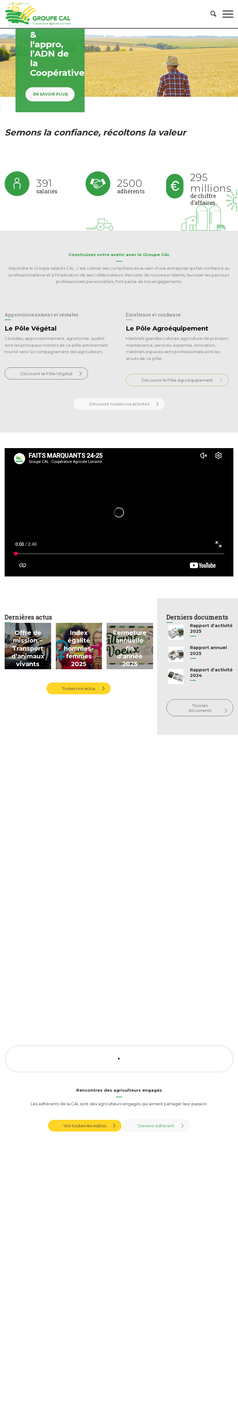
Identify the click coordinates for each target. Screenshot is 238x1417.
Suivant (232, 70)
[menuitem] (210, 14)
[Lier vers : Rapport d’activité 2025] (175, 632)
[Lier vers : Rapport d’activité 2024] (175, 676)
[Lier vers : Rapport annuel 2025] (175, 654)
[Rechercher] (210, 14)
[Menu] (224, 14)
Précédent (5, 70)
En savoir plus (50, 94)
